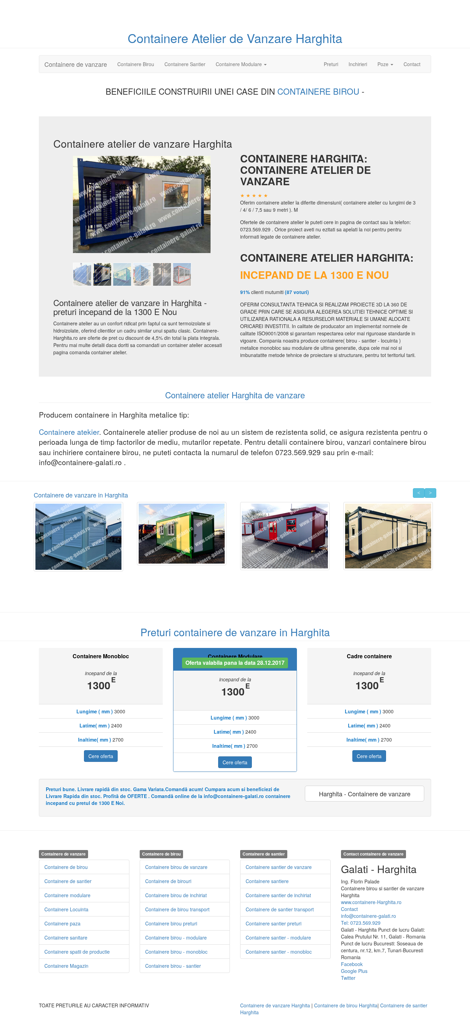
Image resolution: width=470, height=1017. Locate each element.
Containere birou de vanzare (176, 866)
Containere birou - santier (173, 965)
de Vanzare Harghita (285, 37)
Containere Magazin (66, 965)
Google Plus (354, 970)
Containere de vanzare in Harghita (81, 494)
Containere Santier (184, 64)
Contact (412, 64)
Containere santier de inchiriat (278, 895)
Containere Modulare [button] (239, 64)
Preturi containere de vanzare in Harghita (235, 632)
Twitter (348, 977)
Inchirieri (358, 64)
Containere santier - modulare (278, 937)
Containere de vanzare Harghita (275, 1005)
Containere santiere (267, 881)
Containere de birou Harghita (345, 1005)
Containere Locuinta (66, 909)
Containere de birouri (168, 881)
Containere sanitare (65, 937)
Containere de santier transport (280, 909)
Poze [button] (383, 64)
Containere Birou (135, 64)
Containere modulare (67, 895)
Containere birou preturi (171, 923)
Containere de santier (68, 881)
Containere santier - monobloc (279, 951)
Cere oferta (100, 756)
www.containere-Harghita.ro (371, 902)
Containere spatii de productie (77, 951)
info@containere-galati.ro (368, 915)
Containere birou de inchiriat (176, 895)
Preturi (333, 63)
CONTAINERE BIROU (319, 91)
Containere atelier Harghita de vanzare (235, 395)
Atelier (210, 37)
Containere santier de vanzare (279, 866)
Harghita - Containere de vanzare (364, 793)
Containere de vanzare (75, 64)
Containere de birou (66, 866)
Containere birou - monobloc (176, 951)
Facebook (352, 964)
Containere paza (62, 923)
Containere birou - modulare (176, 937)
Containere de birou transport (177, 909)
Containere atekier (69, 432)
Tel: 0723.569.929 (361, 922)
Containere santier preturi (273, 923)
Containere (160, 37)
